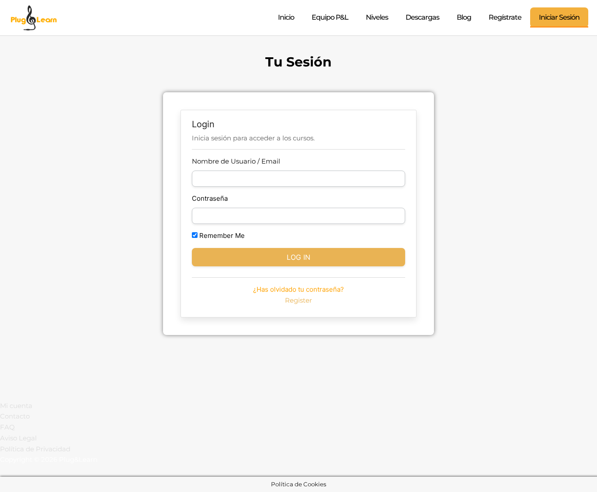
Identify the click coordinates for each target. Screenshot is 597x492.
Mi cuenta (16, 405)
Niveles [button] (377, 17)
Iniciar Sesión (559, 17)
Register (298, 300)
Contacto (15, 416)
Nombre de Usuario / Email (236, 161)
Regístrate (505, 17)
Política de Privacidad (35, 449)
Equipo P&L (330, 17)
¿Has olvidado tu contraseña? (298, 289)
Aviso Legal (18, 438)
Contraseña (210, 198)
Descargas (422, 17)
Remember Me (221, 235)
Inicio (286, 17)
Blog (464, 17)
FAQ (7, 427)
